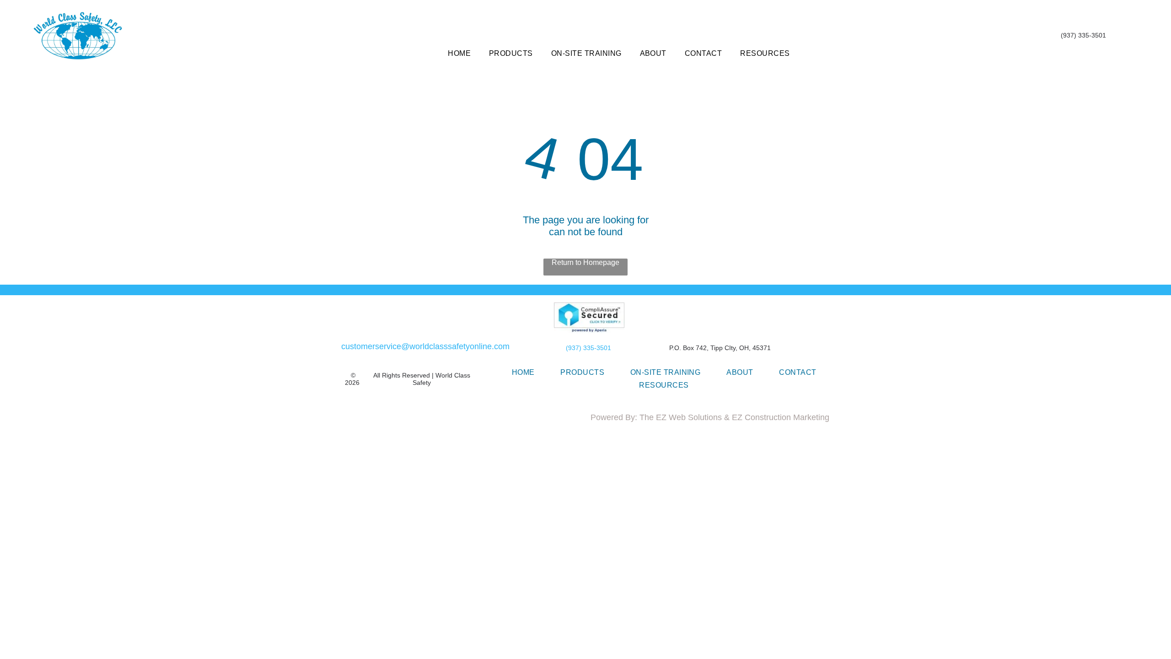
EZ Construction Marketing (780, 417)
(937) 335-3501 (588, 347)
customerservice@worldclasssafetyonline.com (425, 346)
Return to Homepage (585, 262)
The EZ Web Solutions (680, 417)
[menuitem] (459, 53)
